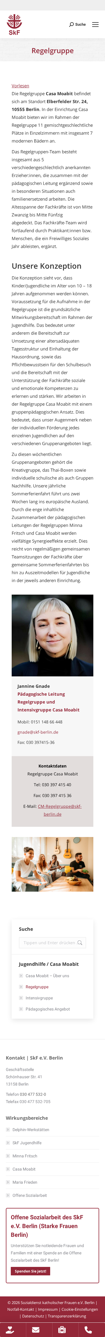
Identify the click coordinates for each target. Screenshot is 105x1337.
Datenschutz (33, 1316)
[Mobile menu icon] (95, 24)
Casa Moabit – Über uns (47, 975)
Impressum (48, 1309)
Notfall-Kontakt (20, 1309)
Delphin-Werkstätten (31, 1129)
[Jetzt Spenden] (13, 1330)
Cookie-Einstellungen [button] (80, 1309)
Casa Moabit (24, 1169)
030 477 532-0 (33, 1094)
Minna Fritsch (25, 1156)
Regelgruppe (37, 986)
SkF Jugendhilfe (27, 1142)
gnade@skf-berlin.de (38, 732)
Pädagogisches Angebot (48, 1009)
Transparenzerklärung (67, 1316)
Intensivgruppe (39, 998)
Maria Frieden (25, 1182)
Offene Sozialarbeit (30, 1195)
